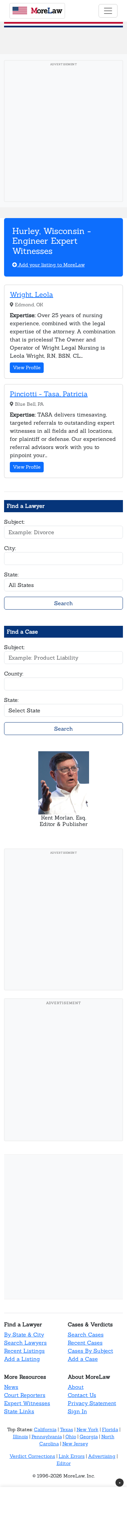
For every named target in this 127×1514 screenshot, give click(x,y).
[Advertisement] (63, 133)
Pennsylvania (46, 1437)
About (76, 1386)
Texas (66, 1429)
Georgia (89, 1437)
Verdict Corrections (32, 1456)
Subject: (14, 521)
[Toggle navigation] (108, 11)
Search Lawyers (25, 1342)
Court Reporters (24, 1395)
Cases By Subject (90, 1350)
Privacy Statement (92, 1403)
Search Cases (86, 1334)
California (45, 1429)
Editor (64, 1463)
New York (88, 1429)
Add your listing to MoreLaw (51, 265)
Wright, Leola (31, 294)
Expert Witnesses (27, 1403)
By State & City (24, 1334)
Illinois (20, 1437)
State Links (19, 1411)
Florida (110, 1429)
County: (13, 673)
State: (11, 574)
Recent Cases (85, 1342)
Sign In (77, 1411)
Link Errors (72, 1456)
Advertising (101, 1456)
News (11, 1386)
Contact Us (82, 1395)
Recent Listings (24, 1350)
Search (63, 603)
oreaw (46, 10)
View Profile (27, 367)
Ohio (70, 1437)
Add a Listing (22, 1358)
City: (10, 548)
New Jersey (75, 1444)
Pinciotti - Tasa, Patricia (49, 393)
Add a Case (83, 1358)
